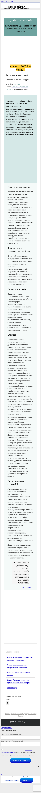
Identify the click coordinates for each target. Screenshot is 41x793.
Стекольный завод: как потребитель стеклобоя (17, 666)
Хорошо (26, 780)
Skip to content (7, 1)
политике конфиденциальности (11, 780)
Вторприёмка (27, 587)
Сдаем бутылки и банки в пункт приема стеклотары (18, 681)
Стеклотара (12, 687)
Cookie (20, 716)
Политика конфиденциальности (23, 714)
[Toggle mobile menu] (36, 6)
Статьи (7, 714)
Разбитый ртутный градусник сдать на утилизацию (20, 658)
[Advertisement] (20, 159)
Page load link (6, 727)
